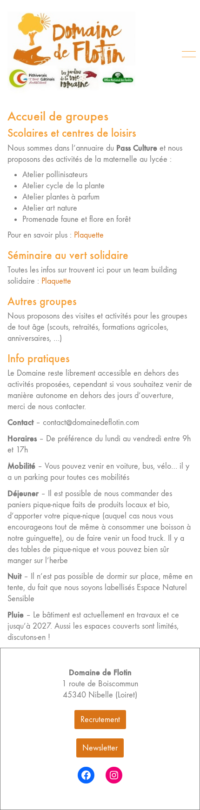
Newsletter (100, 748)
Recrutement (100, 719)
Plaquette (89, 235)
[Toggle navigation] (187, 54)
